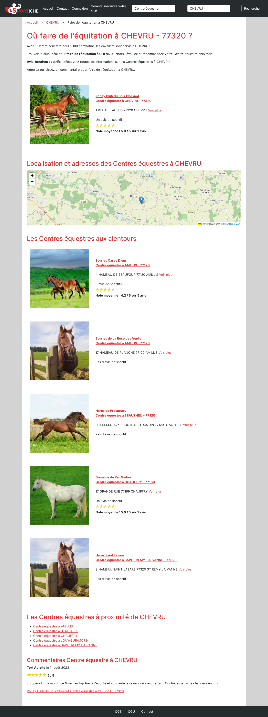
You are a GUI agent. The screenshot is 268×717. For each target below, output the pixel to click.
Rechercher (252, 8)
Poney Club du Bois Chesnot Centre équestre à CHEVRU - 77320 (75, 691)
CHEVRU (52, 22)
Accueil (48, 8)
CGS (118, 711)
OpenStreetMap (231, 223)
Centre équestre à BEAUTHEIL (55, 631)
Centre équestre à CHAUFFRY (55, 636)
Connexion (80, 8)
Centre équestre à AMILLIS (53, 626)
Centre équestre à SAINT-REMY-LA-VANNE (65, 645)
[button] (141, 200)
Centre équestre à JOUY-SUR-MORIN (60, 640)
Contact (63, 8)
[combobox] (158, 8)
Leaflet (205, 223)
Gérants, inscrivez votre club (108, 8)
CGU (131, 711)
